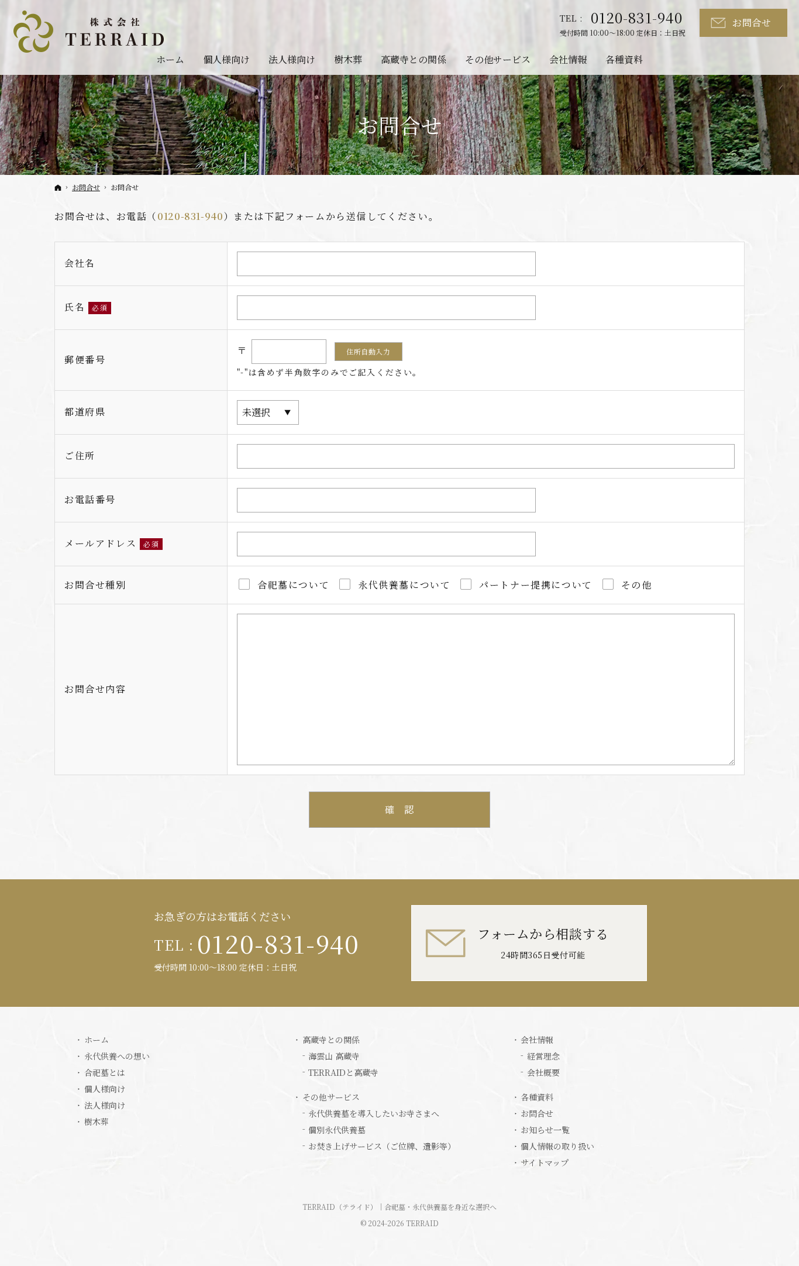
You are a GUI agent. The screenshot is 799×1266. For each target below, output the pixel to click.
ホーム (96, 1040)
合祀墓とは (104, 1073)
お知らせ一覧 (545, 1130)
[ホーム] (57, 187)
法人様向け (104, 1105)
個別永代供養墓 (337, 1130)
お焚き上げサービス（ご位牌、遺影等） (382, 1146)
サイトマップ (545, 1163)
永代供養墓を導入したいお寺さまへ (373, 1114)
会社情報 (537, 1040)
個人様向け (104, 1089)
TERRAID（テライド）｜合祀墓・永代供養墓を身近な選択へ (399, 1207)
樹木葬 (96, 1122)
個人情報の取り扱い (557, 1146)
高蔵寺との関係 (331, 1040)
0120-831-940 (190, 216)
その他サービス (331, 1097)
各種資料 (537, 1097)
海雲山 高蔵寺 (334, 1056)
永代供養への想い (117, 1056)
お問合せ (537, 1114)
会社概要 (543, 1073)
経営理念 (543, 1056)
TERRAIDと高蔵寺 (343, 1073)
